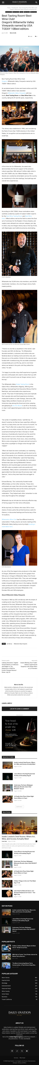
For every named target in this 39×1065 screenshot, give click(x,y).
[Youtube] (27, 1051)
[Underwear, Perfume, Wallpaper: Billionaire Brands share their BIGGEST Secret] (8, 787)
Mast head (22, 1058)
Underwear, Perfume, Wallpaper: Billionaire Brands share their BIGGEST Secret (23, 786)
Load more (19, 806)
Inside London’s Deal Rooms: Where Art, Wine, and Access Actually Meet (18, 837)
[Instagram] (12, 1051)
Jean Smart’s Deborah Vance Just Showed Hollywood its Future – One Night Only (24, 892)
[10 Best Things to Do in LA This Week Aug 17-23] (7, 883)
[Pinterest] (18, 41)
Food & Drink (15, 7)
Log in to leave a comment (19, 709)
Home (8, 7)
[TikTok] (17, 1051)
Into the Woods (17, 405)
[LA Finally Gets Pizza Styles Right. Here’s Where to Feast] (8, 799)
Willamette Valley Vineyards (17, 93)
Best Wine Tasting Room (14, 216)
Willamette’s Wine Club (9, 519)
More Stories (16, 12)
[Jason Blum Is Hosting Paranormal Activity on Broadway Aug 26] (8, 776)
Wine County (33, 12)
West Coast (26, 12)
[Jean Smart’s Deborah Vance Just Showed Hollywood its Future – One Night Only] (7, 893)
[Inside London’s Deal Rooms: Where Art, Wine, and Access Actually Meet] (8, 765)
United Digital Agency (16, 1037)
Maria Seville (13, 32)
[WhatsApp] (22, 41)
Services (16, 1058)
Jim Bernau (9, 643)
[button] (3, 2)
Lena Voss (4, 841)
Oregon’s (5, 81)
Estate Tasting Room (22, 384)
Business (4, 833)
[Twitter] (13, 41)
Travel (21, 12)
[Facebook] (9, 41)
